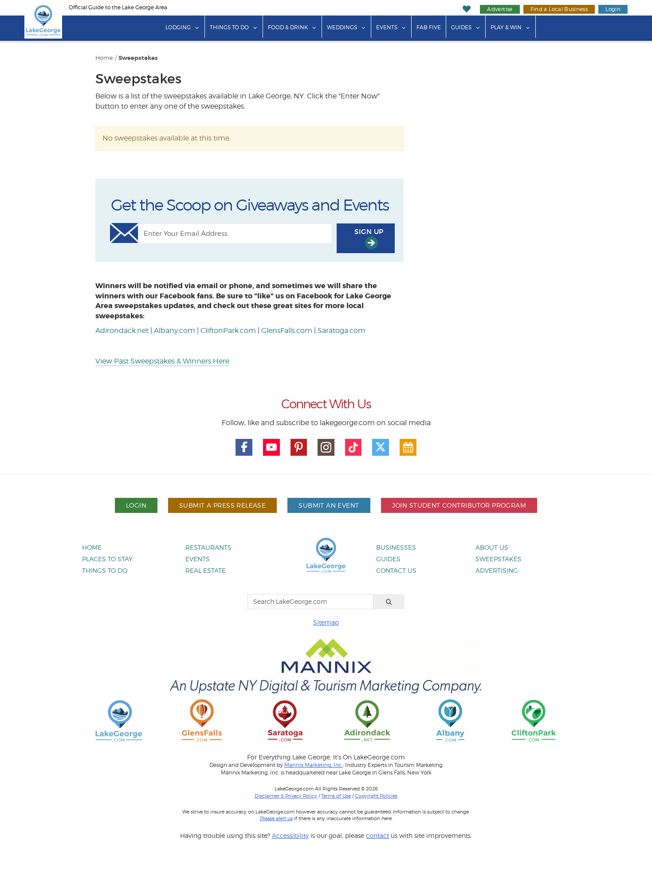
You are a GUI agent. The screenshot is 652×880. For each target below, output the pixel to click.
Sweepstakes (138, 58)
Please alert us (276, 818)
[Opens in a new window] (201, 720)
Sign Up (368, 231)
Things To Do (229, 27)
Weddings (342, 27)
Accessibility (290, 835)
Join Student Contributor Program (459, 505)
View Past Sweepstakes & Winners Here (162, 361)
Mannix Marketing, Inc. (313, 765)
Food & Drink (288, 27)
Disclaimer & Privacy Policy (286, 796)
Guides (461, 27)
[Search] (389, 601)
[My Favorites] (466, 9)
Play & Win (506, 27)
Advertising (496, 570)
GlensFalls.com (286, 330)
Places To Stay (107, 559)
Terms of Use (336, 796)
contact (377, 835)
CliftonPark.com (228, 330)
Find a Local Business (559, 9)
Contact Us (396, 570)
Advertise (499, 9)
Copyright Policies (376, 796)
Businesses (396, 547)
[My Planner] (408, 447)
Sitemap (326, 622)
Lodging (178, 27)
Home (104, 58)
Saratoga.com (341, 330)
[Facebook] (244, 447)
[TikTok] (353, 447)
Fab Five (428, 27)
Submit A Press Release (222, 505)
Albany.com (174, 330)
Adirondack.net (122, 330)
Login (613, 9)
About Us (491, 547)
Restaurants (208, 547)
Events (386, 27)
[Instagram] (326, 447)
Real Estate (205, 570)
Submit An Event (329, 505)
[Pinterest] (299, 447)
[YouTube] (271, 447)
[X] (380, 447)
